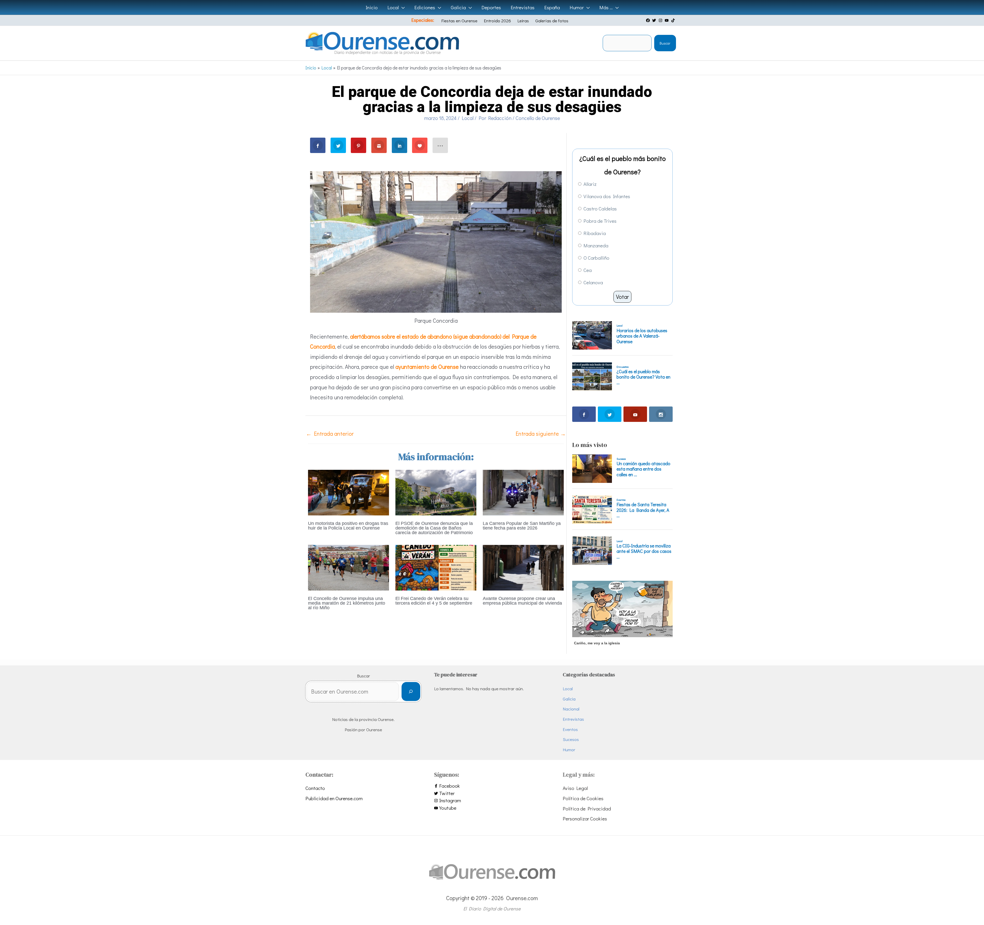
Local (468, 118)
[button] (402, 7)
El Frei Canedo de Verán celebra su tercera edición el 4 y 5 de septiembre (433, 601)
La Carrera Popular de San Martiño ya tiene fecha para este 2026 (522, 526)
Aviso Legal (575, 788)
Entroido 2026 (497, 21)
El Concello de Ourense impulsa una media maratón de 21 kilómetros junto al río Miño (346, 603)
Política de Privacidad (587, 808)
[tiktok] (673, 20)
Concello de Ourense (538, 118)
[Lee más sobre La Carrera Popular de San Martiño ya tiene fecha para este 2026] (523, 491)
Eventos (570, 729)
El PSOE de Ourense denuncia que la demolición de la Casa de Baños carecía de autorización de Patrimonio (434, 528)
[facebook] (648, 20)
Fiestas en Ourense (459, 21)
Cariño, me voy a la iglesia (597, 643)
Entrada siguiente (541, 433)
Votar (622, 296)
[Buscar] (411, 691)
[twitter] (654, 20)
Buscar (665, 43)
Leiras (523, 21)
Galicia (569, 699)
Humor (569, 750)
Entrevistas (573, 719)
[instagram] (661, 20)
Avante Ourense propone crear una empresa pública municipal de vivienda (522, 601)
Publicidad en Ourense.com (334, 798)
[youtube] (667, 20)
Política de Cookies (583, 798)
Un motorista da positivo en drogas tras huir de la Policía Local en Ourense (348, 526)
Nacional (571, 709)
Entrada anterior (330, 433)
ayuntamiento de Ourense (427, 366)
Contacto (315, 788)
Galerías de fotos (551, 21)
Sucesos (571, 739)
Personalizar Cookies (585, 818)
